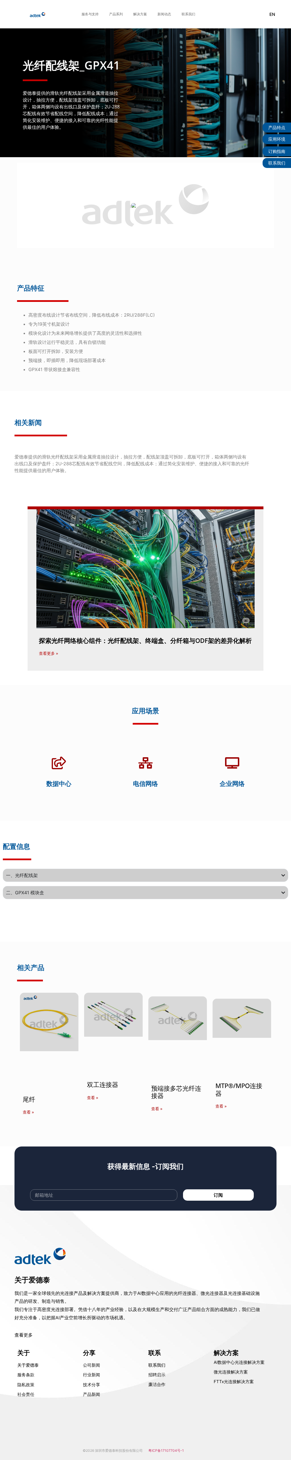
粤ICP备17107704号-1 (166, 1450)
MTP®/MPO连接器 (238, 1089)
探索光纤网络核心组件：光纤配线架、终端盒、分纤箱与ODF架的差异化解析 (145, 640)
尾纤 (29, 1099)
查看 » (28, 1112)
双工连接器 (102, 1084)
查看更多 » (48, 653)
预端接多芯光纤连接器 (176, 1092)
